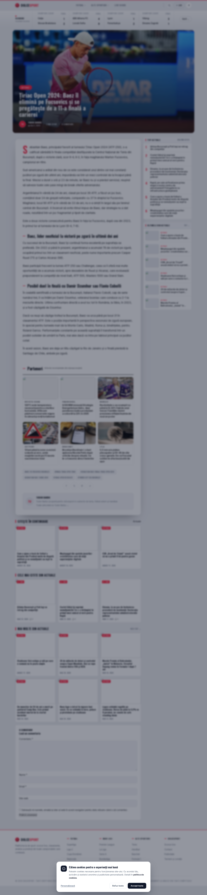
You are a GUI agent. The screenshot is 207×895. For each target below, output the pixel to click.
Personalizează (68, 886)
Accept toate (137, 886)
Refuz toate (118, 886)
